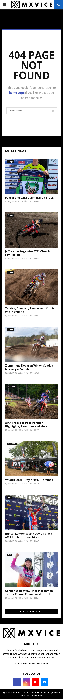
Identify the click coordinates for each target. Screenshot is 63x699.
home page (17, 93)
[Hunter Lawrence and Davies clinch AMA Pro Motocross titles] (31, 512)
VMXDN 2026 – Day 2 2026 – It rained (29, 480)
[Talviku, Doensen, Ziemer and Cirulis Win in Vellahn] (31, 287)
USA (9, 497)
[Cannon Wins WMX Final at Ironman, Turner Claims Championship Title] (31, 569)
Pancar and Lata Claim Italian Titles (29, 198)
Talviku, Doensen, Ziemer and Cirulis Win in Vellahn (29, 310)
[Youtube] (35, 682)
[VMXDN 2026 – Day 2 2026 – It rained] (31, 458)
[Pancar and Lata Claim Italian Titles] (31, 176)
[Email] (44, 682)
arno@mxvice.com (38, 663)
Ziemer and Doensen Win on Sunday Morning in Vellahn (29, 367)
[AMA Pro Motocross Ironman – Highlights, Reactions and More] (31, 401)
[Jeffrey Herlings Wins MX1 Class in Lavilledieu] (31, 230)
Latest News (15, 151)
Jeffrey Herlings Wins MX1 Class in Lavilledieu (28, 253)
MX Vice (38, 695)
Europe (10, 162)
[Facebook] (17, 682)
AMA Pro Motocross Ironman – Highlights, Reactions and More (26, 424)
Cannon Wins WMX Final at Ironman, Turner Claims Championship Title (29, 592)
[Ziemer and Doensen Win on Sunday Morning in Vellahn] (31, 344)
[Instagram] (26, 682)
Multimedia (12, 387)
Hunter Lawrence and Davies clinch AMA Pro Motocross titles (28, 535)
